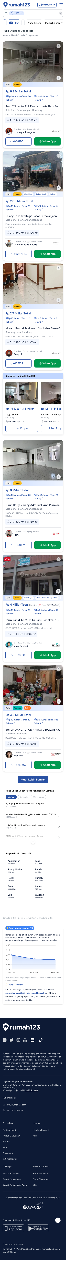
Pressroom (8, 1153)
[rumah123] (33, 1027)
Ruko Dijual (18, 918)
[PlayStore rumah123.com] (37, 1228)
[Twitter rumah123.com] (11, 1040)
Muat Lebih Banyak (33, 779)
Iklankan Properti (41, 1130)
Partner (6, 1141)
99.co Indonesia (40, 1173)
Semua (11, 797)
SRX (35, 1185)
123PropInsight (10, 1159)
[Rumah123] (16, 4)
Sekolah (24, 797)
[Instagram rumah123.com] (18, 1040)
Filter (15, 22)
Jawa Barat (31, 918)
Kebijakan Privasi (11, 1173)
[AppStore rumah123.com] (13, 1228)
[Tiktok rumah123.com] (40, 1040)
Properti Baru (34, 22)
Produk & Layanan (11, 1135)
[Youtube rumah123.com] (25, 1040)
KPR (35, 1135)
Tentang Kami (9, 1130)
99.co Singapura (41, 1179)
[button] (31, 13)
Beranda (6, 918)
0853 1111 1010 (31, 1090)
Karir (5, 1147)
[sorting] (23, 23)
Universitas (38, 797)
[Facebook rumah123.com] (5, 1040)
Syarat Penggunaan (12, 1179)
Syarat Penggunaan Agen (15, 1185)
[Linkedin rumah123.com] (32, 1040)
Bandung (43, 918)
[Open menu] (61, 5)
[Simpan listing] (59, 46)
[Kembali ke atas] (58, 1220)
